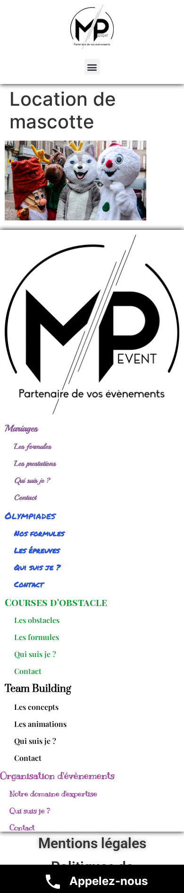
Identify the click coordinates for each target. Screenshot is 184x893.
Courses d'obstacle (56, 602)
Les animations (40, 724)
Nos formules (39, 533)
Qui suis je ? (32, 480)
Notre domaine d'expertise (53, 794)
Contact (25, 497)
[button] (92, 67)
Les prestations (35, 463)
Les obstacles (36, 620)
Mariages (21, 428)
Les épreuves (36, 550)
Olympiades (30, 515)
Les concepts (36, 707)
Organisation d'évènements (57, 776)
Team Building (38, 688)
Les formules (32, 446)
